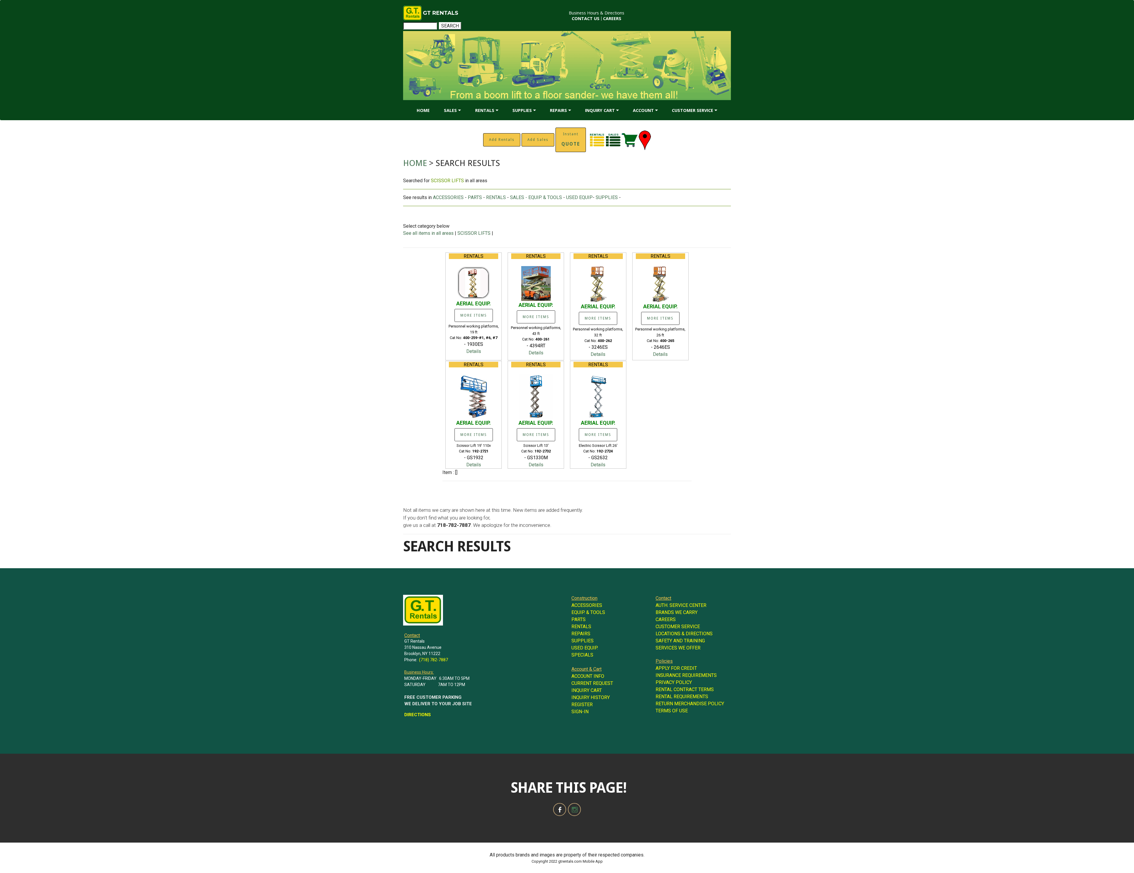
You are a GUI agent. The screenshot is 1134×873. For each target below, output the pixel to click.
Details (473, 351)
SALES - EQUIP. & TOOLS (536, 197)
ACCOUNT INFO (587, 676)
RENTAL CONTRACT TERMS (685, 689)
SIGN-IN (580, 711)
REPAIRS (558, 110)
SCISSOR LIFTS (474, 233)
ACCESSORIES (448, 197)
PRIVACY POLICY (674, 682)
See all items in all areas (429, 233)
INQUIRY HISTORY (590, 697)
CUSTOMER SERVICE (692, 110)
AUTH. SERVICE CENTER (681, 605)
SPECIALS (582, 655)
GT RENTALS (440, 13)
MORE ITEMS (473, 315)
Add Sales (537, 140)
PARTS (475, 197)
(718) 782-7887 (433, 659)
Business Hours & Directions (596, 13)
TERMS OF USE (672, 711)
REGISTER (582, 704)
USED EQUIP (579, 197)
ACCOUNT (643, 110)
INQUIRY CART (600, 110)
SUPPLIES (522, 110)
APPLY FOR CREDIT (676, 668)
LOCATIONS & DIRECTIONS (684, 633)
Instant (570, 139)
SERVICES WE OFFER (678, 648)
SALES (450, 110)
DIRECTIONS (417, 714)
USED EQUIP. (584, 648)
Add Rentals (501, 140)
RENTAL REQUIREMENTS (682, 696)
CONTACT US (585, 18)
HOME (423, 110)
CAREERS (612, 18)
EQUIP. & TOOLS (588, 612)
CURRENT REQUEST (592, 683)
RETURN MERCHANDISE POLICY (690, 703)
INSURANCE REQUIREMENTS (686, 675)
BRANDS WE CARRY (677, 612)
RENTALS (484, 110)
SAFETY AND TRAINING (680, 641)
